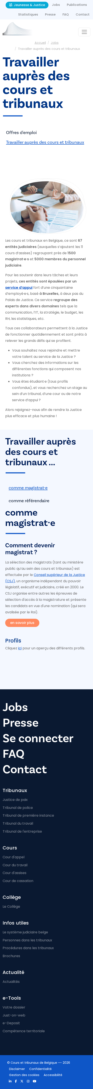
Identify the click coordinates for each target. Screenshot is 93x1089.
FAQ (66, 14)
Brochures (11, 955)
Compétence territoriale (24, 1031)
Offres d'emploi (21, 133)
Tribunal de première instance (28, 815)
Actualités (11, 981)
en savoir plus (22, 622)
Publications (77, 5)
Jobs (56, 5)
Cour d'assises (14, 872)
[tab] (46, 488)
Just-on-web (14, 1015)
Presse (50, 14)
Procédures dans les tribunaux (28, 947)
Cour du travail (15, 865)
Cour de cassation (18, 880)
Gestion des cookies (24, 1075)
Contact (83, 14)
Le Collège (11, 906)
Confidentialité (40, 1069)
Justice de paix (15, 799)
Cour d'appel (13, 857)
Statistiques (28, 14)
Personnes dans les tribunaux (27, 940)
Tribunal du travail (18, 823)
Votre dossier (14, 1007)
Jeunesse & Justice (29, 5)
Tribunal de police (18, 807)
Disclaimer (17, 1069)
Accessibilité (53, 1075)
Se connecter (38, 738)
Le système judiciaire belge (25, 932)
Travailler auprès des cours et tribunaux (45, 142)
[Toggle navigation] (84, 32)
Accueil (40, 43)
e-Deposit (11, 1023)
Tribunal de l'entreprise (22, 831)
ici (20, 648)
